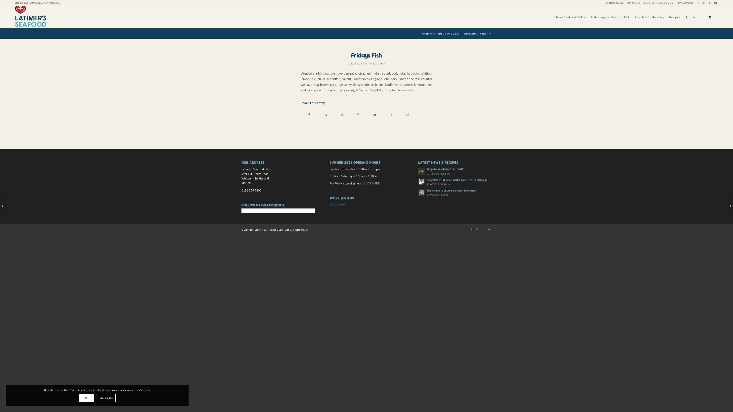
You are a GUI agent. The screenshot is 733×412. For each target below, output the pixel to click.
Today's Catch (376, 63)
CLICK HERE (371, 183)
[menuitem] (614, 3)
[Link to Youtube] (715, 3)
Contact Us (633, 3)
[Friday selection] (3, 206)
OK (87, 397)
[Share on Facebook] (309, 114)
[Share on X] (325, 114)
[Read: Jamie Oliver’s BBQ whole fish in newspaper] (421, 192)
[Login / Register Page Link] (687, 17)
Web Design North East (296, 230)
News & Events (685, 3)
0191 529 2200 (21, 3)
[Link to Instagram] (704, 3)
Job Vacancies (338, 204)
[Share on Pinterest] (358, 114)
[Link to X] (709, 3)
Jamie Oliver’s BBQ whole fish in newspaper (451, 190)
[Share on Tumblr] (391, 114)
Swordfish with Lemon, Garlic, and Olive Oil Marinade (457, 179)
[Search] (694, 17)
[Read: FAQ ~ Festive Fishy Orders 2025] (421, 171)
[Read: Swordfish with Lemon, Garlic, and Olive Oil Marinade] (421, 181)
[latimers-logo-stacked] (31, 17)
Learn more (106, 397)
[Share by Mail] (424, 114)
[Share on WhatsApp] (342, 114)
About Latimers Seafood (658, 3)
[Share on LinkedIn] (375, 114)
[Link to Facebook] (698, 3)
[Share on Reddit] (408, 114)
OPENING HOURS (615, 3)
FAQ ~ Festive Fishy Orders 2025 (445, 169)
